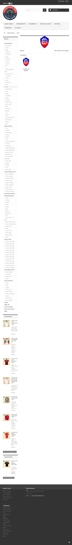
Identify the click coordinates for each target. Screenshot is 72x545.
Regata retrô (7, 304)
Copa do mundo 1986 (9, 267)
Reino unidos (8, 145)
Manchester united (9, 152)
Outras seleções (8, 234)
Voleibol (6, 302)
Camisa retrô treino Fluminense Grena (14, 360)
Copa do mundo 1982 (9, 265)
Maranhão (7, 110)
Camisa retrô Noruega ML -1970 (14, 416)
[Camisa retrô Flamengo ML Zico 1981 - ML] (6, 341)
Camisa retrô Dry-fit (8, 280)
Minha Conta (7, 488)
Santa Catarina (8, 119)
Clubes (6, 285)
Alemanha (7, 143)
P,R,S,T (7, 65)
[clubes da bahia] (26, 62)
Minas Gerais (8, 82)
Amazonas (7, 99)
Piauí (6, 123)
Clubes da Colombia (9, 178)
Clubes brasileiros (9, 291)
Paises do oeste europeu (10, 224)
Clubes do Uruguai (9, 176)
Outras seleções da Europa (8, 218)
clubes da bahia (8, 89)
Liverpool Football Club (10, 150)
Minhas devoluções (7, 492)
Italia (6, 208)
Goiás (6, 106)
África (6, 237)
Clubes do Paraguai (9, 182)
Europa (6, 197)
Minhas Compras (6, 490)
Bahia (6, 86)
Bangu (6, 49)
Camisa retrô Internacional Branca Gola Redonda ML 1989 (14, 380)
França (6, 167)
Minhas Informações (7, 497)
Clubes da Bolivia (9, 189)
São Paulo (7, 58)
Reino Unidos (8, 213)
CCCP (6, 215)
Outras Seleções (8, 300)
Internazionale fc (8, 132)
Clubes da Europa (8, 126)
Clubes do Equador (9, 184)
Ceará (6, 91)
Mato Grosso (8, 108)
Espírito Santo (8, 104)
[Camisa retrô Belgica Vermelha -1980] (6, 435)
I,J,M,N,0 (7, 62)
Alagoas (7, 97)
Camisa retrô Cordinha (9, 309)
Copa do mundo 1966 (9, 256)
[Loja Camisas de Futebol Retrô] (13, 13)
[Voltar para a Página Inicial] (4, 33)
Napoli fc (7, 137)
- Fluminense (8, 54)
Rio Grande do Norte (9, 117)
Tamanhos (8, 28)
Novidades (8, 316)
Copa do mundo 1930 (9, 241)
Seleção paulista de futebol (9, 70)
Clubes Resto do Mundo (9, 193)
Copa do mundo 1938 (9, 245)
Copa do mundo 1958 (9, 252)
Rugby (5, 311)
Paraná (6, 93)
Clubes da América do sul (10, 171)
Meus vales (5, 499)
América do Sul (8, 226)
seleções (7, 287)
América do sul (8, 289)
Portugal (7, 165)
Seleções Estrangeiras (9, 195)
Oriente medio (8, 232)
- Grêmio (7, 78)
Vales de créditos (6, 494)
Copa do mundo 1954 (9, 250)
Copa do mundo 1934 (9, 243)
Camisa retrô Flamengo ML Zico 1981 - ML (14, 340)
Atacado (18, 28)
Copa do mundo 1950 (9, 248)
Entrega (57, 24)
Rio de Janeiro (8, 45)
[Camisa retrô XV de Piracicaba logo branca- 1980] (6, 323)
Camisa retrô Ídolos (8, 306)
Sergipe (7, 121)
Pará (6, 113)
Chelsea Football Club (9, 147)
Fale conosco (61, 1)
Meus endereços (6, 496)
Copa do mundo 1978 (9, 263)
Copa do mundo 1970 (9, 258)
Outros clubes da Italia (10, 141)
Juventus (7, 134)
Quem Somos (8, 24)
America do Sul (8, 276)
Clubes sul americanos (10, 293)
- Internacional (8, 76)
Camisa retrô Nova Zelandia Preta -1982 (14, 462)
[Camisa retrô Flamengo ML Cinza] (6, 399)
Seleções (7, 296)
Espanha (7, 163)
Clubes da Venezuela (9, 191)
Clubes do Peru (8, 187)
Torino (6, 139)
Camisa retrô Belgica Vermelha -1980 (14, 434)
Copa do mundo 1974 (9, 261)
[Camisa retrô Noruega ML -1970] (6, 417)
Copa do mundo (7, 239)
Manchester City (8, 154)
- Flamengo (7, 52)
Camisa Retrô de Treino (9, 269)
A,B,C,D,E (7, 60)
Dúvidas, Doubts (45, 24)
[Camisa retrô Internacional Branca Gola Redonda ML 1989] (6, 380)
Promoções (8, 457)
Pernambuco (8, 95)
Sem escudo (8, 274)
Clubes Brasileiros (8, 43)
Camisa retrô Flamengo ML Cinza (14, 398)
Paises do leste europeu (10, 221)
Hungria (7, 206)
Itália (6, 128)
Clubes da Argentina (9, 174)
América (7, 47)
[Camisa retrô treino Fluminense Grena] (6, 361)
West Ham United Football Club (8, 157)
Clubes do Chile (8, 180)
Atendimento (21, 24)
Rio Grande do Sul (9, 73)
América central (8, 230)
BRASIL (7, 228)
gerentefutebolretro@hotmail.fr (38, 495)
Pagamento (33, 24)
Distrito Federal (8, 102)
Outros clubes (8, 160)
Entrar (67, 1)
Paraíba (7, 115)
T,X (6, 67)
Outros (6, 56)
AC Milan (7, 130)
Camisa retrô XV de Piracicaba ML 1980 (14, 322)
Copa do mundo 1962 (9, 254)
